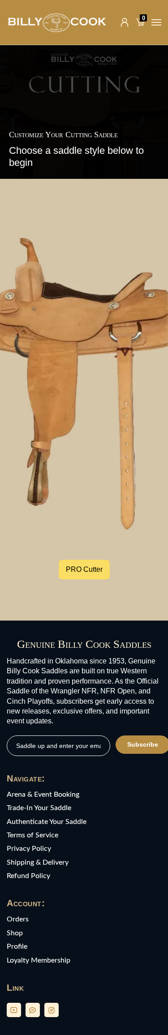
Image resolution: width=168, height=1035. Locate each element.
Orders (18, 919)
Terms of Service (32, 835)
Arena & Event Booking (43, 794)
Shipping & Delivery (38, 862)
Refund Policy (28, 875)
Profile (17, 946)
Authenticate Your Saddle (46, 821)
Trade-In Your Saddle (39, 807)
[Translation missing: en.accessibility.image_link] (84, 383)
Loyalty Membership (38, 960)
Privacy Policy (29, 848)
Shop (15, 933)
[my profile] (124, 22)
